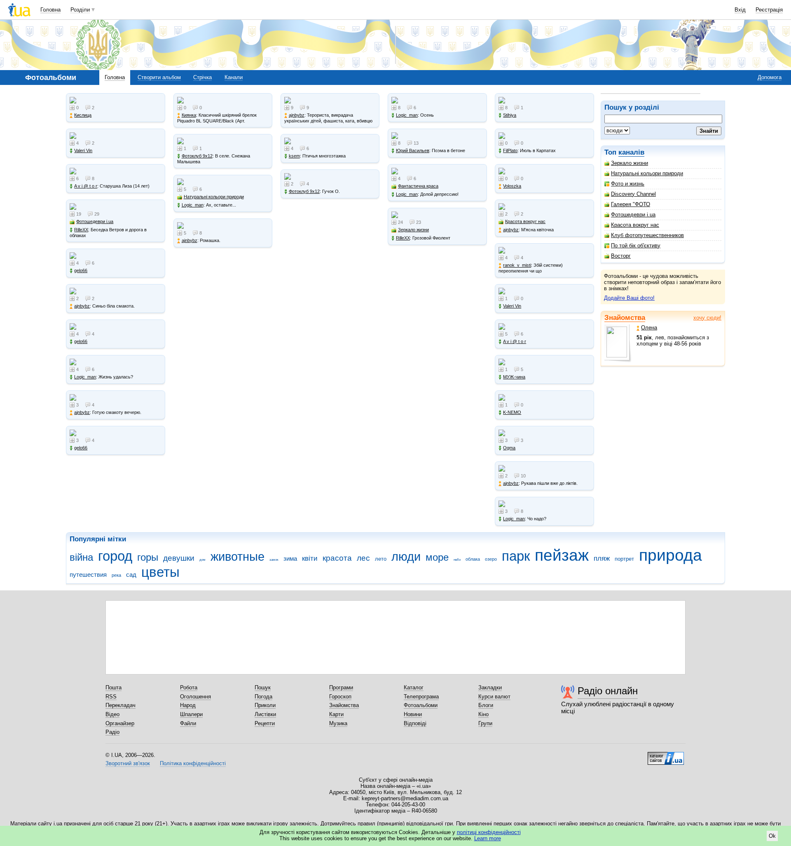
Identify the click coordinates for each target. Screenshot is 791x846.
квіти (310, 558)
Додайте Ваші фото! (629, 298)
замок (273, 560)
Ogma (509, 447)
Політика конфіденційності (193, 763)
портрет (624, 559)
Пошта (113, 687)
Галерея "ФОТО (630, 204)
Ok (772, 836)
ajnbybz (82, 305)
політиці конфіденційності (489, 832)
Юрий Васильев (412, 150)
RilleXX (81, 229)
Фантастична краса (418, 185)
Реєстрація (769, 10)
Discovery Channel (633, 194)
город (115, 556)
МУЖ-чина (514, 376)
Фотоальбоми (421, 705)
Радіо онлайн (608, 690)
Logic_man (85, 376)
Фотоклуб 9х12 (197, 155)
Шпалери (191, 714)
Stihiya (509, 115)
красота (337, 558)
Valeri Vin (83, 150)
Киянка (189, 115)
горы (147, 557)
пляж (602, 558)
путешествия (88, 574)
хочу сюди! (707, 318)
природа (670, 555)
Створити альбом (159, 77)
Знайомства (624, 318)
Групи (485, 723)
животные (237, 556)
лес (363, 558)
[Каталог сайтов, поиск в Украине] (666, 755)
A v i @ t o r (85, 185)
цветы (160, 572)
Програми (341, 687)
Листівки (265, 714)
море (437, 557)
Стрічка (202, 77)
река (116, 575)
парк (516, 556)
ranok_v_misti (517, 265)
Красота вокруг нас (635, 225)
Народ (188, 705)
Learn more (487, 838)
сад (131, 574)
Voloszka (512, 185)
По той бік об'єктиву (635, 245)
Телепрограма (421, 696)
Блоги (485, 705)
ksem (294, 155)
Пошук (263, 687)
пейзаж (562, 555)
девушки (178, 558)
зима (290, 558)
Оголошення (195, 696)
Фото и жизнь (627, 184)
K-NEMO (512, 412)
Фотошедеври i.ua (633, 215)
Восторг (621, 256)
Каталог (414, 687)
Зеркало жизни (629, 163)
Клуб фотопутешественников (647, 235)
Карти (336, 714)
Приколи (265, 705)
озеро (491, 559)
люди (406, 556)
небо (457, 560)
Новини (413, 714)
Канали (234, 77)
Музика (338, 723)
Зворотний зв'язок (127, 763)
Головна (50, 10)
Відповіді (415, 723)
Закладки (490, 687)
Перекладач (120, 705)
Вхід (740, 10)
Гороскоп (340, 696)
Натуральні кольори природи (647, 173)
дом (202, 560)
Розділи (80, 10)
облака (473, 559)
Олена (649, 327)
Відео (112, 714)
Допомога (770, 77)
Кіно (483, 714)
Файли (188, 723)
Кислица (82, 115)
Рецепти (265, 723)
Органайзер (119, 723)
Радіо (112, 732)
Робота (188, 687)
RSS (111, 696)
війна (81, 557)
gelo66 (80, 270)
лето (380, 559)
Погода (263, 696)
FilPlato (510, 150)
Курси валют (494, 696)
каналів (631, 152)
